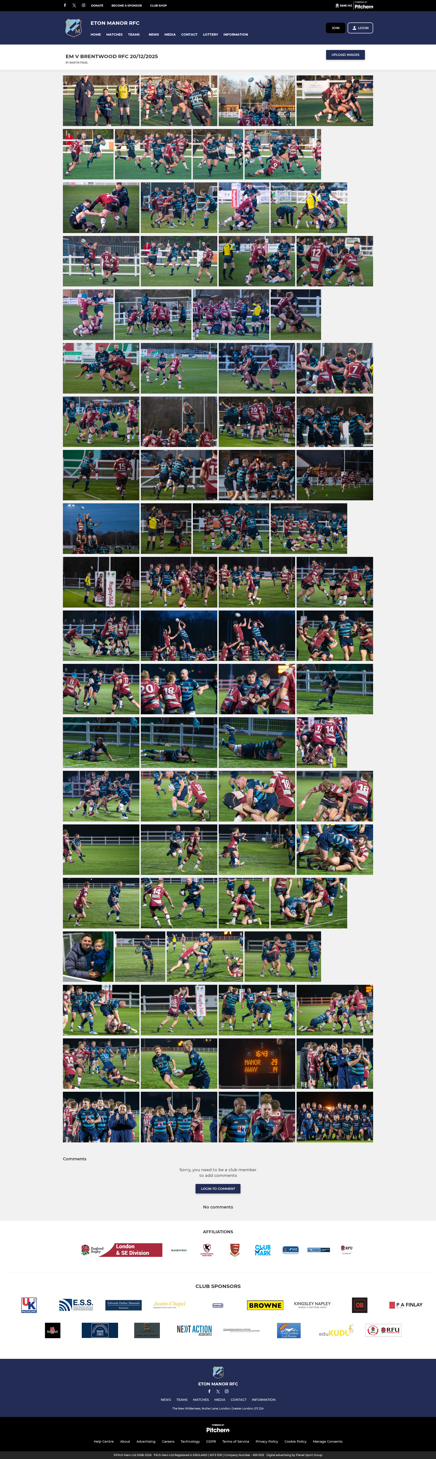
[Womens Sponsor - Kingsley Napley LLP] (312, 1306)
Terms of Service (235, 1441)
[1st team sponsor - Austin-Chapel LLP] (171, 1306)
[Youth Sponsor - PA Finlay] (407, 1306)
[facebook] (65, 5)
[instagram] (84, 5)
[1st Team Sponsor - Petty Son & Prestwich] (100, 1331)
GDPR (211, 1441)
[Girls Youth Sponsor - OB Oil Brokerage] (360, 1306)
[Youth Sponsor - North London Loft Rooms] (289, 1331)
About (125, 1441)
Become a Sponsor (126, 5)
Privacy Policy (267, 1441)
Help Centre (104, 1441)
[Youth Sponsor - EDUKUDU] (336, 1331)
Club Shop (158, 5)
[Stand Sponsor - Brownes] (265, 1306)
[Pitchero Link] (364, 7)
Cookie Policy (296, 1441)
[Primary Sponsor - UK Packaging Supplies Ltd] (29, 1306)
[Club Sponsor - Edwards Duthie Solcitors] (123, 1306)
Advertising (146, 1441)
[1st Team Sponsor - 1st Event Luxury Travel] (53, 1331)
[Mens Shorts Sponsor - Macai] (218, 1306)
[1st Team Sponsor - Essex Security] (76, 1306)
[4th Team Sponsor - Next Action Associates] (194, 1331)
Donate (97, 5)
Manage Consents (327, 1441)
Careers (168, 1441)
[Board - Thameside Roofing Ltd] (241, 1331)
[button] (96, 34)
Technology (190, 1441)
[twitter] (74, 5)
